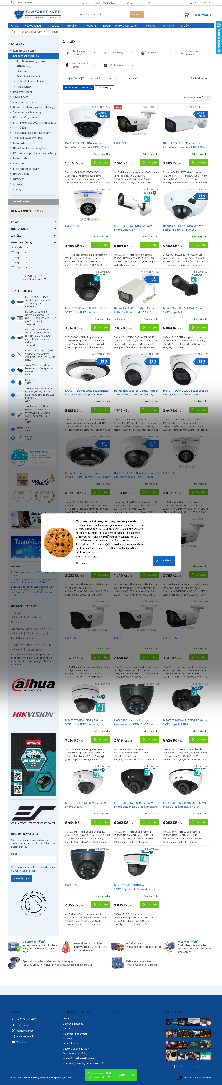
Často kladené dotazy (76, 1049)
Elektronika (20, 163)
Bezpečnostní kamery (26, 56)
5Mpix (40, 211)
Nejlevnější (96, 78)
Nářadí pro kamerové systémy (31, 148)
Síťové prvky (20, 97)
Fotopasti (19, 143)
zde (95, 556)
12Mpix (21, 267)
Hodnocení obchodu (75, 1034)
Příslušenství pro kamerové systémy (34, 153)
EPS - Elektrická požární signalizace (34, 123)
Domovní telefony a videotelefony (33, 107)
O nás (85, 2)
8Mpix (21, 257)
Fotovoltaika (21, 158)
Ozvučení (18, 179)
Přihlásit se (21, 878)
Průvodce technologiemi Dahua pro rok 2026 (32, 573)
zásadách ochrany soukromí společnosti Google (103, 540)
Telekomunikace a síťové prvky (31, 133)
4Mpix (21, 262)
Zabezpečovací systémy (27, 112)
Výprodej (18, 184)
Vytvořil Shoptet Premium (197, 1078)
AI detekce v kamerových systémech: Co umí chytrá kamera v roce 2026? (33, 581)
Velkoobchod (70, 1043)
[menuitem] (14, 26)
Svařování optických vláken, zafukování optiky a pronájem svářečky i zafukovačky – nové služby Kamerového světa (33, 590)
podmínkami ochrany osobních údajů (33, 868)
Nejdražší (114, 78)
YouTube (21, 1042)
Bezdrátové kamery (28, 76)
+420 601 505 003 (26, 1019)
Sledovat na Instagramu (191, 1066)
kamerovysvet (24, 1031)
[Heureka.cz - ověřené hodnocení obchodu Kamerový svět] (33, 457)
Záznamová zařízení (25, 102)
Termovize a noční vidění (27, 138)
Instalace (127, 2)
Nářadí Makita (21, 174)
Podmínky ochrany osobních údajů (83, 1063)
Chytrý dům (20, 128)
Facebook (22, 1025)
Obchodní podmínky (75, 1053)
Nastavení (82, 563)
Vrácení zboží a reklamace (78, 1058)
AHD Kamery (24, 66)
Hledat (137, 14)
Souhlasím (166, 560)
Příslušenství (24, 87)
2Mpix (21, 252)
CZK (192, 2)
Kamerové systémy (24, 51)
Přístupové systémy (25, 117)
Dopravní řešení (22, 92)
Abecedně (131, 78)
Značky (17, 189)
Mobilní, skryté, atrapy (30, 81)
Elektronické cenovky (26, 169)
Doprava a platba (105, 2)
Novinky (67, 1039)
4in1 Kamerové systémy (30, 61)
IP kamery (22, 71)
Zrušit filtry (32, 276)
